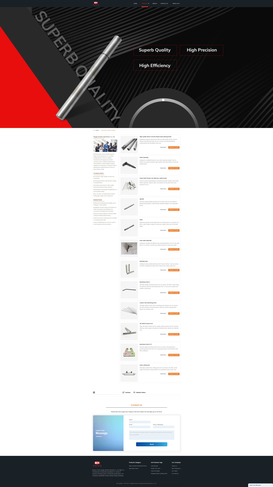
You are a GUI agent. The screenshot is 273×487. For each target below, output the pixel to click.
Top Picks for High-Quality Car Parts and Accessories (103, 177)
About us (175, 3)
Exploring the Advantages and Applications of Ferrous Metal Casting (105, 190)
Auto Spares (154, 466)
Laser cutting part (145, 365)
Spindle (142, 199)
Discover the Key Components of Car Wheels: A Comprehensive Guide (105, 219)
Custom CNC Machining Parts (148, 303)
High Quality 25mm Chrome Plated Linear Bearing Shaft (155, 137)
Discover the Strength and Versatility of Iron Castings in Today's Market (104, 204)
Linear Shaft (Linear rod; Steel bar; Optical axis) (153, 178)
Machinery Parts (133, 468)
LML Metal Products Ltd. (146, 324)
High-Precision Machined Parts (138, 466)
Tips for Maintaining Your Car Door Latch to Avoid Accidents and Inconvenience (104, 223)
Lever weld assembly (146, 240)
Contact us (164, 3)
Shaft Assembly (144, 157)
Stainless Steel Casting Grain (159, 473)
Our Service (175, 473)
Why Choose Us (176, 468)
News (154, 3)
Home (135, 3)
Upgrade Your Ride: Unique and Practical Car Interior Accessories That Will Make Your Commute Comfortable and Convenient (104, 209)
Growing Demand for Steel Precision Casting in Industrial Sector (104, 182)
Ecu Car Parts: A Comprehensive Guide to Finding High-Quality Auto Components (104, 195)
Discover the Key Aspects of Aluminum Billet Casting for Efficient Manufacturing (104, 214)
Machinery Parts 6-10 (146, 344)
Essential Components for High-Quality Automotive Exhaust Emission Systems (103, 186)
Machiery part (144, 261)
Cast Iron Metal (155, 471)
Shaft (141, 220)
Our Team (174, 471)
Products (145, 3)
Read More (163, 147)
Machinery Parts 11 (145, 282)
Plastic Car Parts (155, 468)
